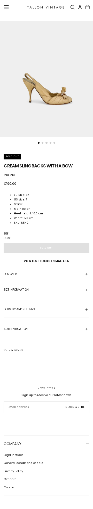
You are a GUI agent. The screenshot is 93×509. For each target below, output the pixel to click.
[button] (6, 7)
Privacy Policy (13, 471)
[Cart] (87, 7)
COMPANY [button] (12, 443)
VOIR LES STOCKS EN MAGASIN (46, 261)
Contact (10, 487)
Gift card (10, 479)
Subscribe (75, 407)
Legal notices (14, 455)
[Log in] (80, 7)
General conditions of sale (23, 463)
